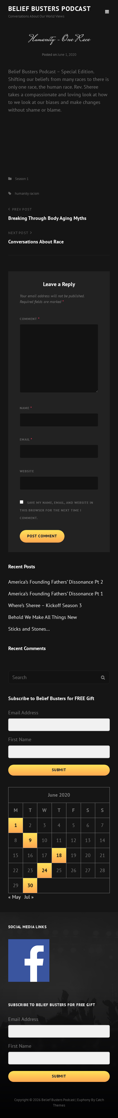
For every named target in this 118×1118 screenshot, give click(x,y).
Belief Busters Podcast (49, 8)
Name (26, 408)
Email (26, 439)
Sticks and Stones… (29, 629)
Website (27, 471)
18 (59, 855)
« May (14, 897)
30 (30, 885)
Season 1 (22, 178)
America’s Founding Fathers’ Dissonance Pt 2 (55, 582)
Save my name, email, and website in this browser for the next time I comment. (56, 510)
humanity (22, 193)
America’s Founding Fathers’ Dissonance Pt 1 (55, 593)
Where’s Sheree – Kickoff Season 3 (45, 605)
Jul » (29, 897)
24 (44, 870)
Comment (30, 319)
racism (34, 193)
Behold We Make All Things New (42, 617)
